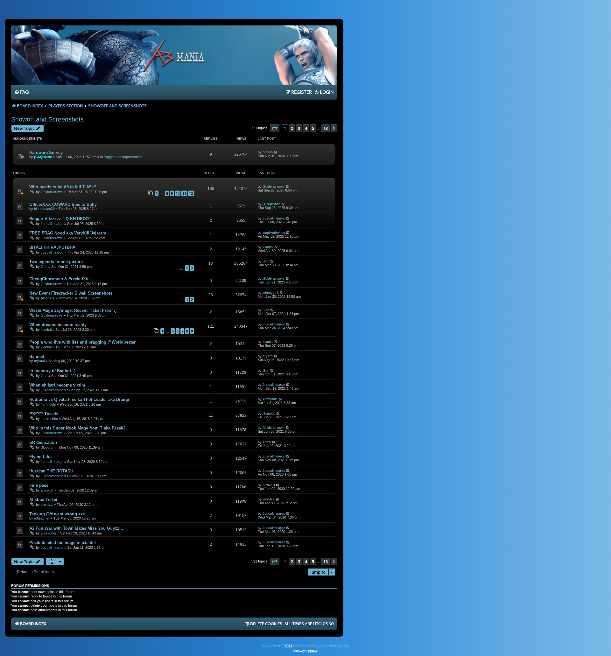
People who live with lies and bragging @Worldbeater (82, 342)
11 (184, 193)
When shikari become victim (57, 385)
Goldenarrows (52, 192)
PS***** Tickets (43, 413)
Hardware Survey (46, 152)
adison (268, 152)
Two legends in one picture (56, 261)
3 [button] (299, 128)
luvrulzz (47, 504)
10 (177, 193)
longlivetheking (274, 232)
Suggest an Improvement (123, 157)
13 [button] (325, 128)
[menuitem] (21, 92)
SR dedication (43, 442)
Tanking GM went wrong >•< (57, 514)
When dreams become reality (58, 324)
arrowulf (47, 490)
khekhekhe (49, 419)
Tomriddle (48, 404)
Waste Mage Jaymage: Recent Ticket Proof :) (72, 310)
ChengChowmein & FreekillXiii (59, 278)
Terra (267, 442)
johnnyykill (270, 293)
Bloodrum (48, 447)
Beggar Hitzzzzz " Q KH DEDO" (60, 218)
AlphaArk (48, 298)
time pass (38, 485)
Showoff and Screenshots (47, 119)
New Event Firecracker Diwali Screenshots (70, 293)
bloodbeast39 (44, 209)
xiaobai (268, 247)
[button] (274, 128)
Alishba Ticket (43, 499)
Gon (44, 267)
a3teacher (42, 518)
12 (191, 193)
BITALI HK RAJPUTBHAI (53, 247)
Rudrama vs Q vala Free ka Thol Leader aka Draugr (79, 399)
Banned (36, 356)
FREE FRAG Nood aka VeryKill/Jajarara (67, 233)
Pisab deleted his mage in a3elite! (62, 542)
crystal (39, 361)
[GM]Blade (43, 157)
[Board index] (174, 55)
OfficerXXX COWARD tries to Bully (63, 204)
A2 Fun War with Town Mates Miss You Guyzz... (76, 528)
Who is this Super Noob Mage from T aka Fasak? (77, 428)
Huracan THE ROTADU (51, 471)
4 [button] (306, 128)
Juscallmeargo (52, 224)
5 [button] (313, 128)
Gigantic (269, 413)
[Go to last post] (276, 152)
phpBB (287, 645)
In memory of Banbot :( (52, 370)
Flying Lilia (40, 456)
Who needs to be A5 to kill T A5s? (62, 187)
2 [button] (292, 128)
